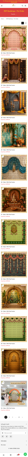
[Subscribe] (25, 433)
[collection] (10, 455)
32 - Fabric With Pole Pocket (8, 247)
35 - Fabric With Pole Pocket (8, 343)
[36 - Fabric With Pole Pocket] (14, 361)
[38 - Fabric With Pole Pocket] (14, 38)
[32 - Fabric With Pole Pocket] (14, 232)
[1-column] (22, 23)
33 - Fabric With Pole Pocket (8, 279)
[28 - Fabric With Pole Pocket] (14, 103)
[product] (3, 455)
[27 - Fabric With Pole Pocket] (14, 71)
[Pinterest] (2, 436)
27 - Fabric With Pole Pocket (8, 85)
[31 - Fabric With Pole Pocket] (14, 200)
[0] (25, 5)
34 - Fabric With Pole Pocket (8, 311)
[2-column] (26, 23)
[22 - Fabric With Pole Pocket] (14, 394)
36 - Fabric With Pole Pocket (8, 376)
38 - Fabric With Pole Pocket (8, 53)
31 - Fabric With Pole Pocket (8, 214)
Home (2, 19)
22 (19, 417)
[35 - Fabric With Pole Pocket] (14, 329)
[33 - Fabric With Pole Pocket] (14, 264)
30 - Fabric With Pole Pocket (8, 182)
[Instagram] (10, 436)
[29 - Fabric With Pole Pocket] (14, 135)
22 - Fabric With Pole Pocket (8, 408)
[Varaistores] (14, 5)
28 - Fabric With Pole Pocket (8, 117)
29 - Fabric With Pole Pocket (8, 150)
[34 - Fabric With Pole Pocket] (14, 297)
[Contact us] (25, 454)
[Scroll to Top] (25, 449)
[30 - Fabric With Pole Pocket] (14, 168)
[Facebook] (6, 436)
